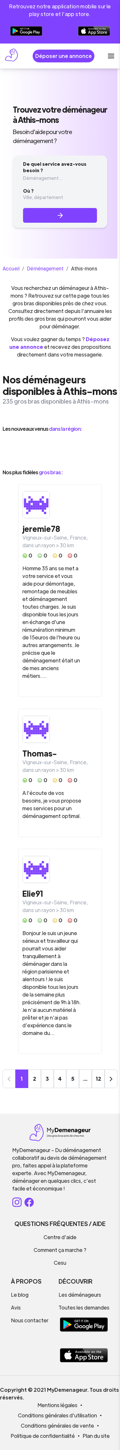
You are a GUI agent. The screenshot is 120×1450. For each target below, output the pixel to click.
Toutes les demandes (84, 1307)
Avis (16, 1307)
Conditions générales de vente (57, 1425)
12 (98, 1078)
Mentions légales (57, 1405)
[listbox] (60, 450)
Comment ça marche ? (60, 1249)
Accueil (11, 269)
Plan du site (96, 1435)
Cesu (60, 1262)
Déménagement (45, 269)
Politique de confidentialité (43, 1435)
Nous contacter (29, 1320)
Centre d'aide (60, 1237)
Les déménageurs (80, 1294)
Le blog (19, 1294)
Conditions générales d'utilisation (57, 1415)
